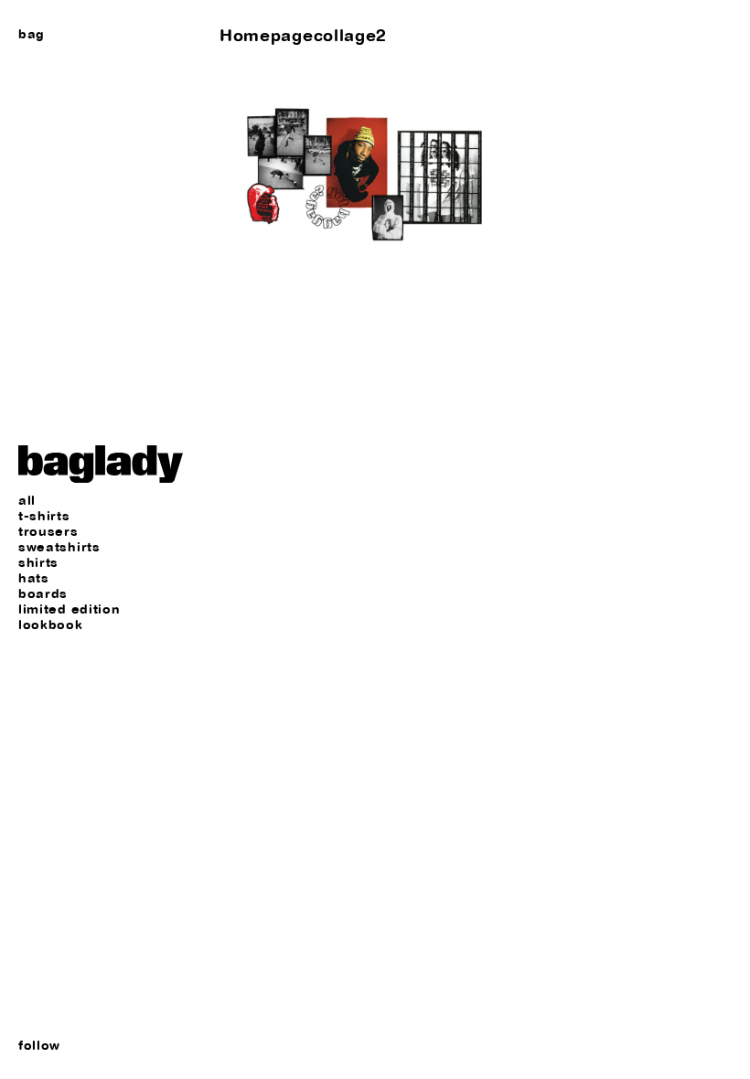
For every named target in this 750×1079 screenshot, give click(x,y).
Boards (43, 594)
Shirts (38, 563)
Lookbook (50, 625)
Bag (31, 34)
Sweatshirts (59, 547)
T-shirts (44, 516)
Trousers (48, 532)
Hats (33, 578)
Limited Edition (69, 609)
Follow (39, 1045)
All (27, 500)
